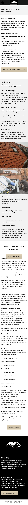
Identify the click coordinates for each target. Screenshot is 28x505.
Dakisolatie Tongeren (7, 383)
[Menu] (2, 2)
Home (10, 9)
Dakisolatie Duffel (6, 387)
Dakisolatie (16, 9)
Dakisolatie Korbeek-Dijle (9, 358)
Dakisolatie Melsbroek (8, 372)
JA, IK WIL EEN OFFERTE (8, 493)
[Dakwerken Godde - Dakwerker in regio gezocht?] (14, 2)
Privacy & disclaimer (11, 501)
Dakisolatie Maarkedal (8, 362)
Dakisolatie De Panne (7, 365)
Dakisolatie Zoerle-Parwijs (9, 369)
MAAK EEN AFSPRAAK (14, 256)
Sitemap (20, 501)
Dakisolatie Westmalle (8, 379)
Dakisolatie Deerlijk (7, 376)
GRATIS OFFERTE (14, 427)
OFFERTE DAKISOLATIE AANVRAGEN (14, 70)
